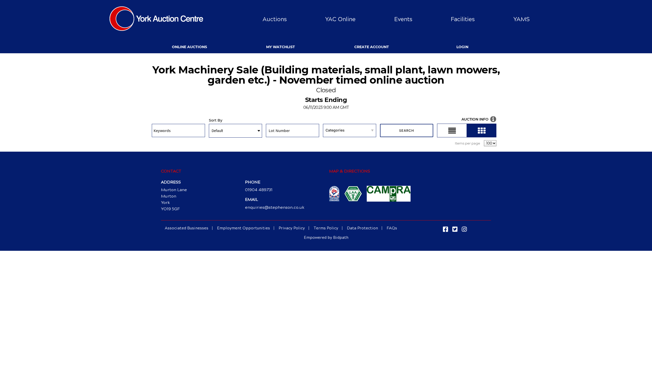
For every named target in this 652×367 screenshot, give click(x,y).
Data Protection (362, 228)
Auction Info (474, 119)
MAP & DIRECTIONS (349, 171)
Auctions (275, 19)
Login (462, 47)
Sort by (215, 121)
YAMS (521, 19)
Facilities (463, 19)
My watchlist (280, 47)
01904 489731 (259, 189)
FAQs (392, 228)
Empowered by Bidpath (326, 237)
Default (217, 131)
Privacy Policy (292, 228)
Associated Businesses (186, 228)
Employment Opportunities (243, 228)
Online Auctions (189, 47)
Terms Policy (326, 228)
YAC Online (340, 19)
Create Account (371, 47)
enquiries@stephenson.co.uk (274, 207)
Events (403, 19)
